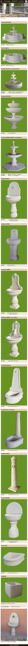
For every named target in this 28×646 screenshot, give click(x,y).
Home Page (7, 1)
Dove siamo (14, 16)
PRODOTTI (15, 1)
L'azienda (9, 14)
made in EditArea (14, 645)
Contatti (8, 16)
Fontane (21, 1)
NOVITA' (22, 14)
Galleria (3, 16)
